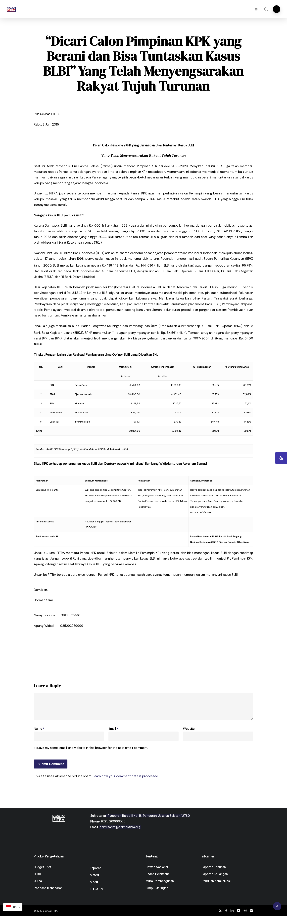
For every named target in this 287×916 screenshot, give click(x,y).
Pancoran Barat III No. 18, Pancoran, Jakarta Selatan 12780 (148, 816)
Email (113, 728)
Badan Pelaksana (158, 874)
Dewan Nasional (157, 867)
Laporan (95, 868)
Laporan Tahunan (214, 867)
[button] (276, 9)
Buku (37, 874)
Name (39, 728)
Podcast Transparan (48, 888)
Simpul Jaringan (157, 888)
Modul (94, 882)
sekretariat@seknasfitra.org (120, 827)
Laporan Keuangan (215, 874)
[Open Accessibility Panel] (281, 458)
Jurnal (38, 881)
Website (189, 728)
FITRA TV (96, 889)
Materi (94, 875)
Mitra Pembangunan (160, 881)
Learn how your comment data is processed (125, 776)
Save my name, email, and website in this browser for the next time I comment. (92, 748)
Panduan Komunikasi (216, 881)
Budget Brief (42, 867)
